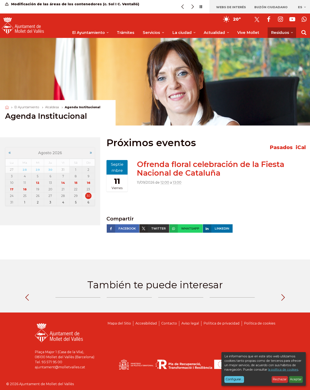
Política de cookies (259, 323)
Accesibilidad (146, 323)
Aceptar (296, 379)
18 (25, 189)
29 (38, 170)
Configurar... (234, 379)
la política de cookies (283, 369)
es (300, 7)
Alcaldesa (52, 107)
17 (11, 189)
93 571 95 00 (52, 362)
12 (37, 183)
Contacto (169, 323)
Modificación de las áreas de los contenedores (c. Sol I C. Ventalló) (74, 4)
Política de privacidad (222, 323)
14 (63, 183)
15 (75, 183)
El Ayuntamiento (26, 107)
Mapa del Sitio (119, 323)
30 (50, 170)
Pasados (281, 147)
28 (25, 170)
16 (88, 183)
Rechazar (280, 379)
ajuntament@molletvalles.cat (60, 367)
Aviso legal (190, 323)
